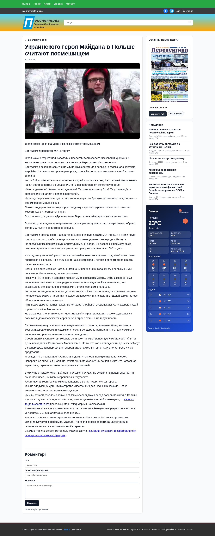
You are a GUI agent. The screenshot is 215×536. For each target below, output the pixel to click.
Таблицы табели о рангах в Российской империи (165, 131)
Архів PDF (135, 530)
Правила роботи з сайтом (117, 530)
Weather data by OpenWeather (159, 328)
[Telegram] (172, 11)
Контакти (70, 3)
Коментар (30, 480)
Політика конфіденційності (164, 530)
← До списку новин (36, 40)
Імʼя (27, 460)
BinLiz (67, 529)
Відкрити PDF (158, 114)
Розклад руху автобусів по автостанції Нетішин (164, 145)
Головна (26, 3)
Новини (37, 3)
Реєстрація (187, 11)
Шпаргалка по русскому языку (166, 158)
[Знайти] (190, 22)
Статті (47, 3)
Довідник (58, 3)
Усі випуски (176, 114)
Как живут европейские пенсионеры (162, 171)
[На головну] (41, 23)
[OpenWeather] (183, 211)
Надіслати (32, 503)
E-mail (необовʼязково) (36, 470)
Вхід (178, 11)
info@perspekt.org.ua (32, 11)
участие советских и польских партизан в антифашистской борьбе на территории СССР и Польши (167, 188)
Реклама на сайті (185, 530)
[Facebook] (165, 11)
